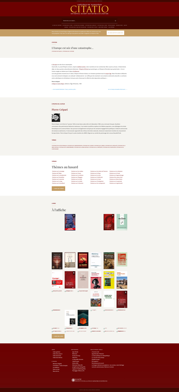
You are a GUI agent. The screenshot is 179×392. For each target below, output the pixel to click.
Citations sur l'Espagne (76, 177)
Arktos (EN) (75, 363)
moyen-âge (108, 73)
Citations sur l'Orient (99, 145)
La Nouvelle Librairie (77, 359)
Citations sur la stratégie (58, 171)
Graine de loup (76, 355)
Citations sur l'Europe (88, 145)
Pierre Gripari (60, 109)
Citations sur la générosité (116, 183)
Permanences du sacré (98, 363)
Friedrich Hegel (119, 25)
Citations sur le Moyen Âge (109, 147)
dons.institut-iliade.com (116, 32)
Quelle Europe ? (96, 359)
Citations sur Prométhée (58, 177)
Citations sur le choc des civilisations (77, 27)
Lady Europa (75, 361)
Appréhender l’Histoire (98, 354)
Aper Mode (75, 352)
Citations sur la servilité (90, 25)
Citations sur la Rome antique (81, 147)
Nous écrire (56, 371)
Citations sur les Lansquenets (97, 183)
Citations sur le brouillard (58, 183)
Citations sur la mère (95, 175)
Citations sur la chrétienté (95, 147)
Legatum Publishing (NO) (79, 369)
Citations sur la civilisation (115, 171)
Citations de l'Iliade (57, 173)
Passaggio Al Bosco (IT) (78, 370)
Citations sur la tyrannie (58, 179)
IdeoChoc (74, 357)
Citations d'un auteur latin (115, 177)
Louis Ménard (111, 27)
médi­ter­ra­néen (81, 67)
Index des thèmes (59, 188)
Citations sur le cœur (102, 25)
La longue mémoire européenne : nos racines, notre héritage (108, 365)
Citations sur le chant (95, 179)
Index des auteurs (57, 354)
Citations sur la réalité (76, 181)
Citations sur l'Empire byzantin (74, 145)
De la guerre (95, 361)
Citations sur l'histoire (68, 51)
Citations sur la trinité (76, 179)
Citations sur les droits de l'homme (99, 171)
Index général (56, 352)
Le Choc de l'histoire (57, 25)
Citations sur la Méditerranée (66, 147)
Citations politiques (57, 51)
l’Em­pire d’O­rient (84, 69)
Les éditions (56, 367)
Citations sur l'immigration (96, 181)
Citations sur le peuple (92, 27)
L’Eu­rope (54, 64)
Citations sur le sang (57, 181)
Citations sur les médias (77, 171)
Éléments (74, 354)
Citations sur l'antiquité (111, 145)
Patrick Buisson (111, 25)
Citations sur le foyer (95, 173)
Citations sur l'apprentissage (116, 175)
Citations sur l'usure (76, 173)
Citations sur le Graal (114, 173)
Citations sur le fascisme (77, 183)
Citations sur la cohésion (77, 175)
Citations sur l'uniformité (96, 177)
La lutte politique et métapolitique (101, 355)
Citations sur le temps (68, 25)
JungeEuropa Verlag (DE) (78, 367)
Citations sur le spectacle (115, 181)
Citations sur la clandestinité (59, 175)
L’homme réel (95, 352)
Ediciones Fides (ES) (77, 365)
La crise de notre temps (98, 357)
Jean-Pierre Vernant (103, 27)
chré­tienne (76, 71)
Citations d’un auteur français (59, 145)
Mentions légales (57, 363)
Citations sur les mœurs (78, 25)
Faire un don (56, 369)
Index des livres (58, 336)
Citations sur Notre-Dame (115, 179)
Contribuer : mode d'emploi (60, 365)
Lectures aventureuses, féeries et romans (103, 367)
